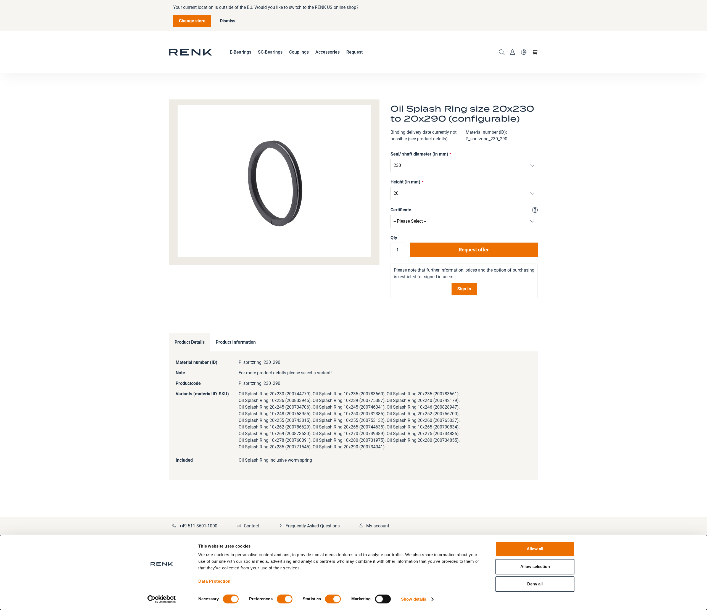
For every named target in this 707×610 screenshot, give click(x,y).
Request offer (474, 250)
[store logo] (190, 52)
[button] (523, 52)
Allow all (535, 548)
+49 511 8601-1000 (198, 526)
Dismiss (227, 20)
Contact (251, 526)
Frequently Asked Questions (313, 526)
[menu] (296, 52)
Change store (192, 20)
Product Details (190, 342)
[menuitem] (240, 52)
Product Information (236, 342)
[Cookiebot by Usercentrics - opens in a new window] (162, 599)
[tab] (189, 342)
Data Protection (214, 581)
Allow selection (535, 566)
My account (377, 526)
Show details (413, 599)
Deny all (535, 584)
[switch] (284, 599)
